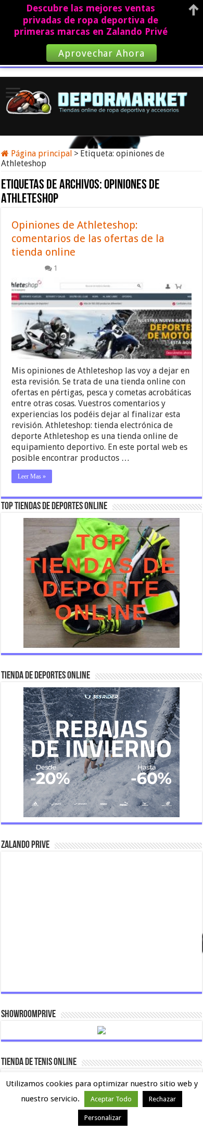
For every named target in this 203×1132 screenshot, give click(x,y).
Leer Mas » (32, 476)
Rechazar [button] (162, 1099)
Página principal (40, 153)
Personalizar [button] (102, 1118)
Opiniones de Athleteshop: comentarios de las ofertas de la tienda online (87, 238)
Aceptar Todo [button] (111, 1099)
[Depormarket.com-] (101, 99)
